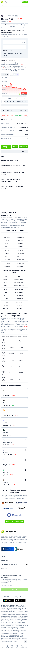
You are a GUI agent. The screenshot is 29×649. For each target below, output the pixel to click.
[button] (14, 151)
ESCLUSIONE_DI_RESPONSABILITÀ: (10, 605)
